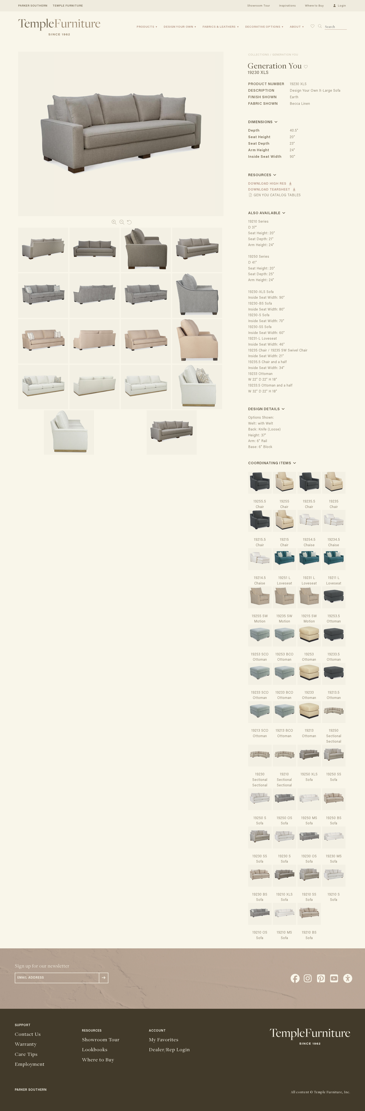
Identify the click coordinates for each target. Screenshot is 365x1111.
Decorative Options (263, 27)
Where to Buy (314, 5)
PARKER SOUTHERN (33, 5)
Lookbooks (95, 1049)
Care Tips (26, 1054)
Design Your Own (178, 27)
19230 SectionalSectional (259, 780)
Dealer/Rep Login (169, 1049)
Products (145, 27)
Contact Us (28, 1034)
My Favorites (163, 1039)
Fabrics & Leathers (219, 27)
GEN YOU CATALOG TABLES (277, 195)
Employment (30, 1064)
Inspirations (287, 5)
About (295, 27)
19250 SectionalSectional (333, 736)
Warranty (26, 1043)
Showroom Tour (258, 5)
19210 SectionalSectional (284, 780)
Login (341, 5)
